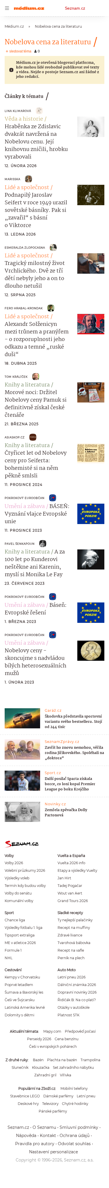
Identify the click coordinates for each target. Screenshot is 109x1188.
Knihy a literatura (27, 385)
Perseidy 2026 (39, 1039)
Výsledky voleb (17, 878)
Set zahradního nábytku (73, 1067)
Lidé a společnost (27, 187)
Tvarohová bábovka (74, 943)
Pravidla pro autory (34, 1143)
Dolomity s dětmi (19, 1015)
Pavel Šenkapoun (20, 543)
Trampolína (90, 1060)
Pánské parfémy (53, 1111)
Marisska (12, 179)
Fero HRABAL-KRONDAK (24, 308)
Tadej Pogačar (70, 885)
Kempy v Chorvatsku (22, 977)
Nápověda (26, 1135)
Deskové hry (28, 1103)
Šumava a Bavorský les (24, 992)
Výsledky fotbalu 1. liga (23, 927)
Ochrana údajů (75, 1135)
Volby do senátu (18, 893)
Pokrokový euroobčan (24, 498)
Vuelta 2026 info (71, 863)
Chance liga (15, 920)
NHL (8, 958)
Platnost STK (68, 1015)
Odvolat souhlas (74, 1143)
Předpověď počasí (80, 1031)
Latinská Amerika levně (25, 1007)
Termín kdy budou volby (25, 885)
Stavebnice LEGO (25, 1096)
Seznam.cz (75, 8)
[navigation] (7, 8)
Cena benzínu (66, 1039)
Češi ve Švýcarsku (20, 1000)
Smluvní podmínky (79, 1127)
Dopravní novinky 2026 (77, 992)
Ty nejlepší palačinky (75, 920)
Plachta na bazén (62, 1060)
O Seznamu (44, 1127)
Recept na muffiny (74, 927)
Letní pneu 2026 (71, 977)
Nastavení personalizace (53, 1151)
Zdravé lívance (70, 935)
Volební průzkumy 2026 (25, 870)
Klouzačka (40, 1067)
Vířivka (65, 1075)
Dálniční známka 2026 (77, 985)
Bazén (38, 1060)
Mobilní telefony (73, 1088)
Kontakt (48, 1135)
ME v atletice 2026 (20, 943)
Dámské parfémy (58, 1096)
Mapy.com (52, 1031)
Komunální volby (19, 901)
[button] (90, 127)
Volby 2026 (14, 863)
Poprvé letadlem (19, 985)
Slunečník (20, 1067)
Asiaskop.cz (15, 437)
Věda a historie (24, 119)
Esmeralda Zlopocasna (25, 247)
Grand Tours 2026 (73, 901)
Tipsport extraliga (20, 935)
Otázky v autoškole (74, 1007)
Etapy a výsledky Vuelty (77, 870)
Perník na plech (71, 958)
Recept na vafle (71, 950)
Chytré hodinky (75, 1103)
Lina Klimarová (18, 111)
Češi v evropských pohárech (53, 1046)
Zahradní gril (45, 1075)
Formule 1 (13, 950)
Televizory (50, 1103)
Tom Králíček (16, 376)
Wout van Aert (70, 893)
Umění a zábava (25, 506)
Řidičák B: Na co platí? (77, 1000)
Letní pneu (86, 1096)
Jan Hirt (64, 878)
